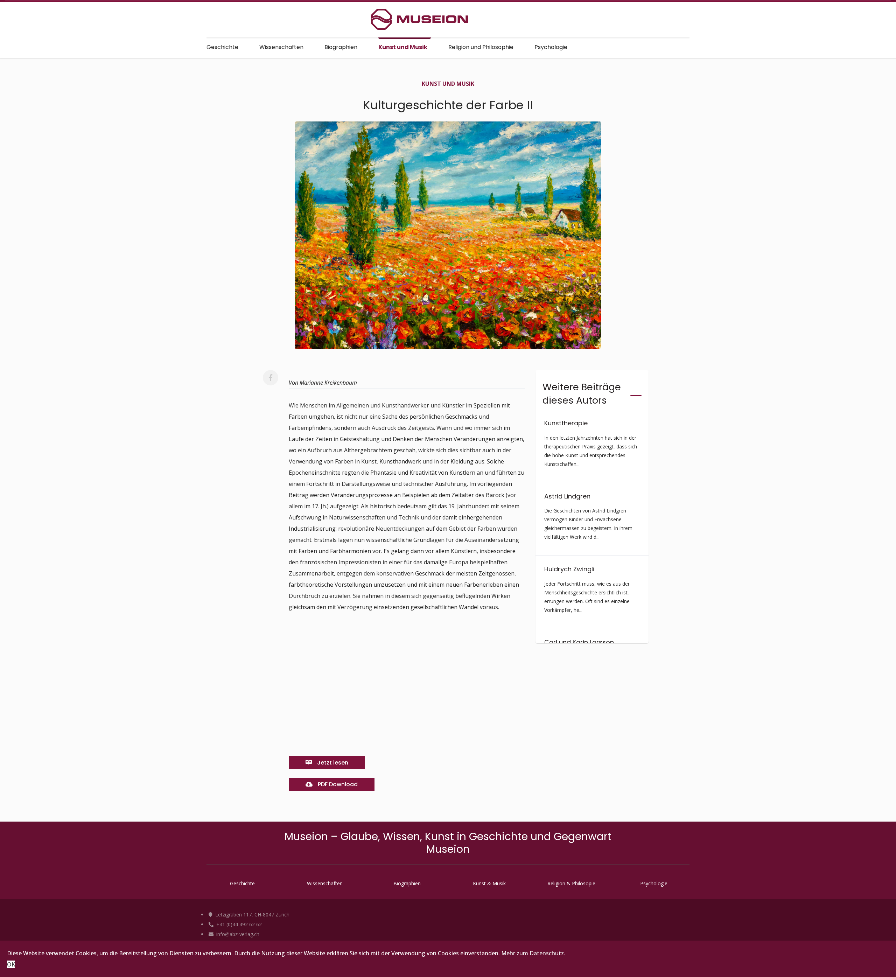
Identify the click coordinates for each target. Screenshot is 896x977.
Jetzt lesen (332, 763)
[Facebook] (270, 377)
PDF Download (337, 784)
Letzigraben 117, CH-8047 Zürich (251, 914)
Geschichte (222, 47)
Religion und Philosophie (480, 47)
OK (11, 964)
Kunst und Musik (402, 47)
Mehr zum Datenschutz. (533, 953)
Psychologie (550, 47)
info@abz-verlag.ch (237, 934)
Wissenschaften (281, 47)
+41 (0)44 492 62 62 (238, 924)
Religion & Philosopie (571, 883)
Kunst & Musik (489, 883)
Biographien (340, 47)
